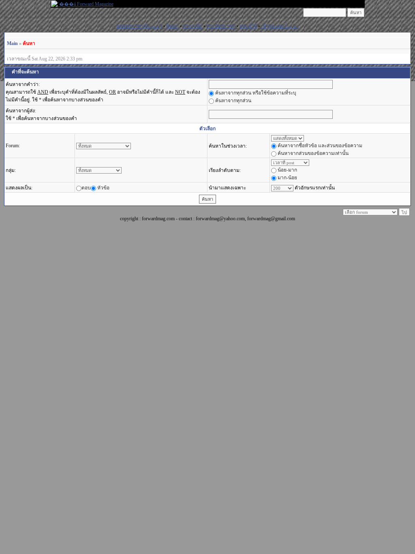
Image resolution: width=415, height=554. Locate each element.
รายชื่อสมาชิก (220, 26)
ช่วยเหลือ (192, 26)
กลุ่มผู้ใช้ (248, 26)
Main (12, 43)
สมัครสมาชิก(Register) (139, 26)
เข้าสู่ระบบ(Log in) (280, 26)
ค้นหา (172, 26)
